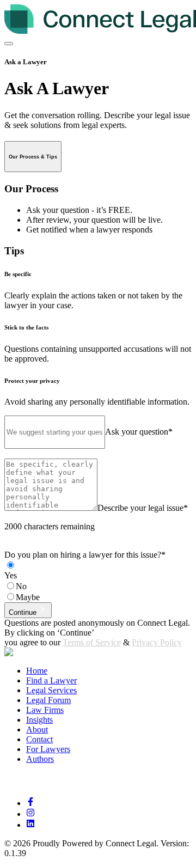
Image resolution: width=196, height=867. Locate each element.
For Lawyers (48, 749)
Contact (39, 739)
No (21, 586)
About (37, 729)
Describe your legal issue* (142, 507)
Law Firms (45, 710)
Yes (10, 575)
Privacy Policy (157, 642)
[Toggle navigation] (8, 43)
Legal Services (51, 690)
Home (36, 670)
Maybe (28, 597)
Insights (39, 719)
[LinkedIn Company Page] (30, 824)
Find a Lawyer (51, 680)
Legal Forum (48, 700)
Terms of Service (92, 642)
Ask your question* (139, 431)
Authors (40, 759)
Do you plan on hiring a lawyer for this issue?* (85, 554)
